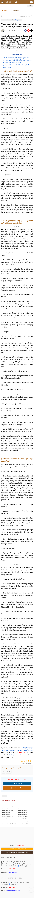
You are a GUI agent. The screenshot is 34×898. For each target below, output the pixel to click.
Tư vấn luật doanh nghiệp (7, 806)
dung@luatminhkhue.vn (13, 890)
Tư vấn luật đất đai (6, 814)
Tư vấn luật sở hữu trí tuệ (7, 810)
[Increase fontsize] (31, 16)
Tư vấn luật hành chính (7, 818)
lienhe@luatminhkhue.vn (18, 755)
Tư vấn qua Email (17, 788)
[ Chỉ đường (21, 866)
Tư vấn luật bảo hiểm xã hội (8, 816)
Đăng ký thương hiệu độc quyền (9, 823)
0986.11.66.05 (13, 869)
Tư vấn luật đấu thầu (22, 818)
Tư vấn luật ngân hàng (23, 821)
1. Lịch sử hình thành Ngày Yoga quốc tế (16, 58)
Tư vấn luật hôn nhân (22, 814)
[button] (31, 30)
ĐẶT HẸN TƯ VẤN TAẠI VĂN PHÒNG (17, 852)
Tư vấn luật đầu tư (22, 806)
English (30, 5)
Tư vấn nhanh (17, 783)
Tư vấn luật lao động (6, 808)
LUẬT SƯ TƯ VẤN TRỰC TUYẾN (17, 849)
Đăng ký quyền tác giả (23, 823)
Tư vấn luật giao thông (23, 816)
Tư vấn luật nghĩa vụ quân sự (8, 821)
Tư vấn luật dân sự (6, 812)
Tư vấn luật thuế (21, 808)
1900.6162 (22, 752)
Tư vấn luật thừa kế (22, 812)
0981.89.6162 (13, 887)
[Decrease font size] (29, 16)
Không (8, 771)
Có (3, 771)
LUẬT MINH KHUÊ (13, 2)
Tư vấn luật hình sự (22, 810)
